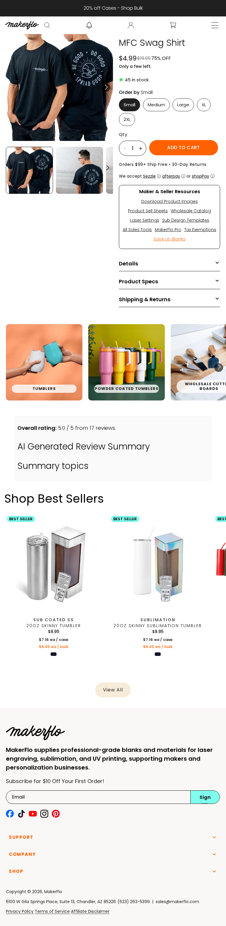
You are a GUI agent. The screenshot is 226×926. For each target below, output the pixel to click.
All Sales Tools (137, 230)
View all (113, 689)
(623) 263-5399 (133, 902)
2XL (127, 119)
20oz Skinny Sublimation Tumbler (158, 626)
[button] (47, 25)
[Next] (105, 87)
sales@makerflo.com (177, 902)
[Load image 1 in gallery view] (29, 170)
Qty (123, 134)
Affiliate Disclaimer (90, 911)
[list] (113, 367)
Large (183, 105)
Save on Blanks (169, 239)
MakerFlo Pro (168, 230)
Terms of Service (52, 911)
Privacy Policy (20, 911)
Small (129, 105)
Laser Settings (144, 220)
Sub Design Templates (185, 220)
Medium (156, 105)
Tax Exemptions (200, 230)
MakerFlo (53, 892)
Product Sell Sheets (148, 211)
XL (204, 105)
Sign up (205, 799)
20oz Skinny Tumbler (53, 626)
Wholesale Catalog (191, 211)
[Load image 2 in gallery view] (79, 170)
